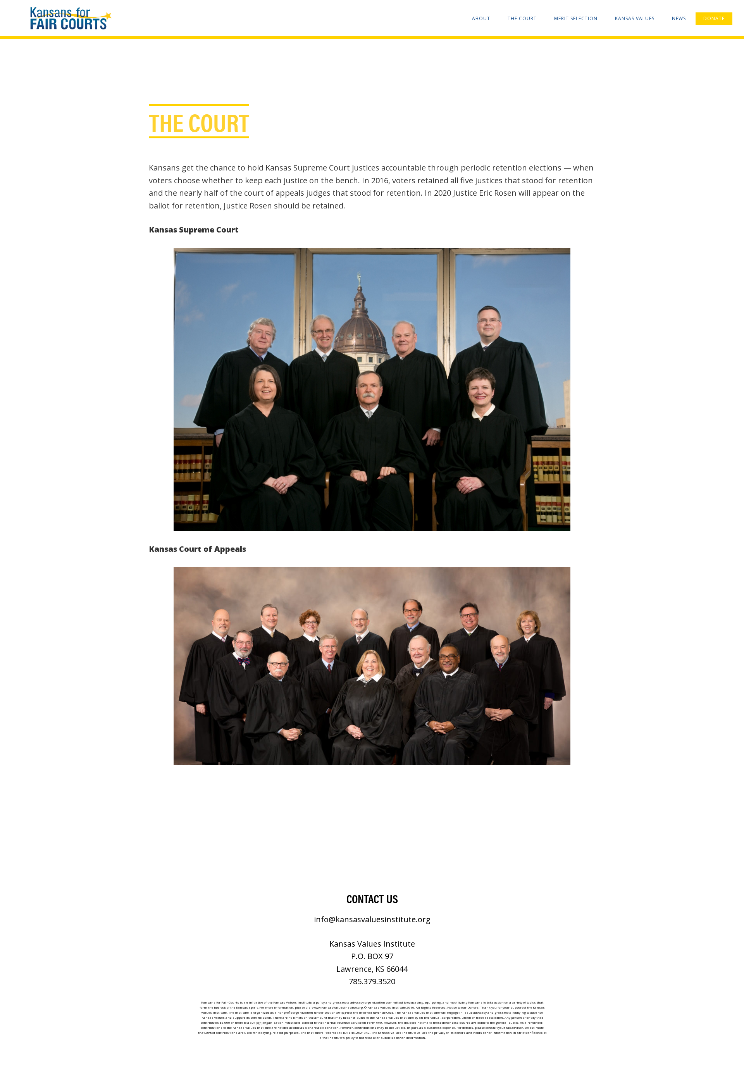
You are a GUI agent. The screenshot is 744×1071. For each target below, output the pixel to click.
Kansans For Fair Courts (70, 18)
